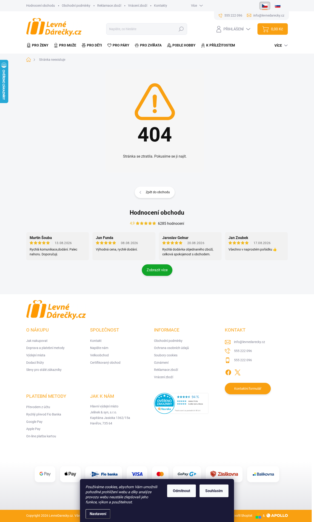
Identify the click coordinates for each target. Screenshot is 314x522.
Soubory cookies (165, 355)
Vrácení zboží (137, 5)
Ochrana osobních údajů (171, 348)
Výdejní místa (35, 355)
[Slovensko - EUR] (277, 6)
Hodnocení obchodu (40, 5)
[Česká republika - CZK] (264, 6)
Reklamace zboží (109, 5)
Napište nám (99, 348)
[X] (237, 371)
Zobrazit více (157, 270)
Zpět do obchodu (158, 192)
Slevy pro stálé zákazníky (44, 370)
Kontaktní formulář (247, 388)
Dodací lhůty (35, 362)
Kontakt (96, 341)
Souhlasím (214, 491)
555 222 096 (243, 351)
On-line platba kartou (41, 436)
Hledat (181, 29)
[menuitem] (38, 45)
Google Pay (34, 422)
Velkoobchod (99, 355)
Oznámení (161, 362)
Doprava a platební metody (45, 348)
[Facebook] (228, 371)
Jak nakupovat (37, 341)
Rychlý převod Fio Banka (43, 414)
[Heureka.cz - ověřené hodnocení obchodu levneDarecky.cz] (181, 403)
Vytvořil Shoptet (241, 515)
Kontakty (160, 5)
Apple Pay (33, 429)
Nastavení (98, 514)
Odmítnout (181, 491)
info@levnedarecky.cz (249, 342)
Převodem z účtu (38, 407)
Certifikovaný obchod (105, 362)
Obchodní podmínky (76, 5)
